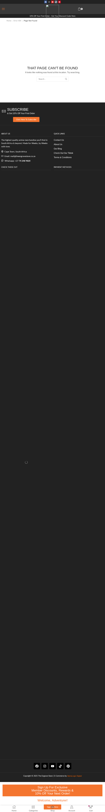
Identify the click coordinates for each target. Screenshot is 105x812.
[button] (3, 9)
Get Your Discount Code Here (63, 16)
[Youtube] (52, 2)
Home (9, 21)
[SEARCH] (66, 79)
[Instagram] (49, 2)
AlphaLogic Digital (74, 776)
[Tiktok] (56, 2)
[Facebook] (45, 2)
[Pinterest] (59, 2)
